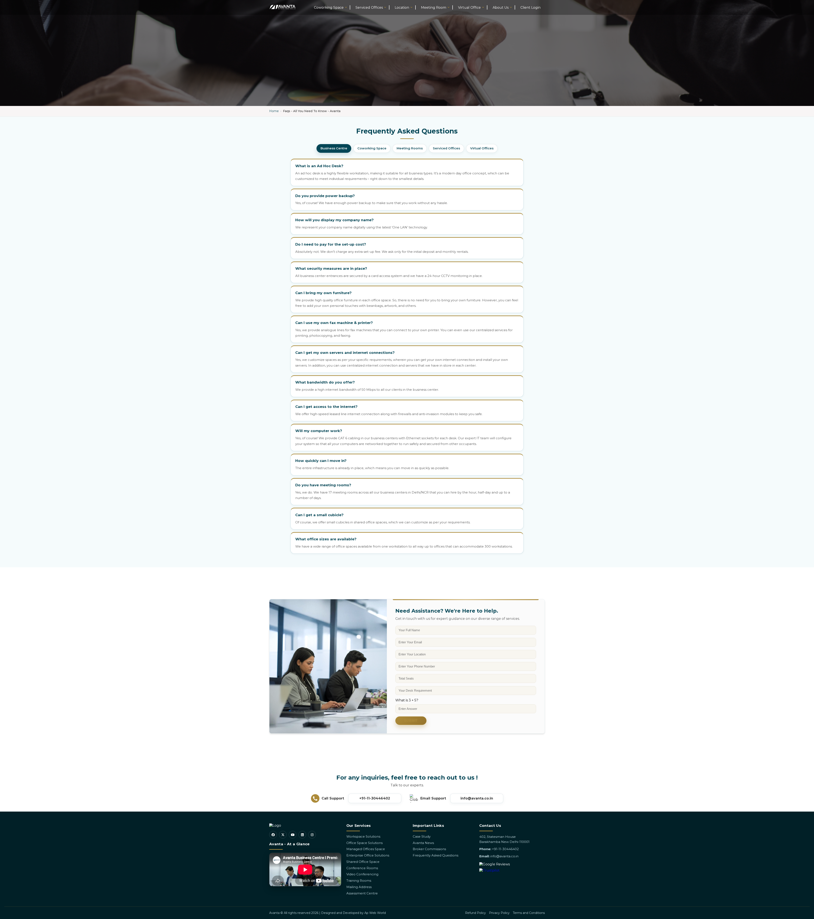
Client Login (530, 8)
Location (402, 8)
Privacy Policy (499, 913)
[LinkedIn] (302, 834)
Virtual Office (469, 8)
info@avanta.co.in (476, 798)
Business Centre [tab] (334, 148)
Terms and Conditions (529, 913)
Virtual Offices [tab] (481, 148)
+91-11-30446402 (374, 798)
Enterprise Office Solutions (367, 855)
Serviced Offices (369, 8)
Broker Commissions (429, 849)
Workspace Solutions (363, 836)
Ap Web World (375, 913)
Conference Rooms (362, 868)
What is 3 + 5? (406, 700)
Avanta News (423, 843)
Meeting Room (433, 8)
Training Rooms (358, 881)
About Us (501, 8)
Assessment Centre (362, 893)
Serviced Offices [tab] (446, 148)
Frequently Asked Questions (435, 855)
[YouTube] (292, 834)
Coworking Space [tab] (371, 148)
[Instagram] (312, 834)
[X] (283, 834)
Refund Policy (475, 913)
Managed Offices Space (365, 849)
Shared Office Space (362, 862)
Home (274, 111)
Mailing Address (359, 887)
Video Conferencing (362, 874)
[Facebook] (273, 834)
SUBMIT (411, 720)
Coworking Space (329, 8)
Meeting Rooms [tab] (410, 148)
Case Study (422, 836)
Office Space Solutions (364, 843)
